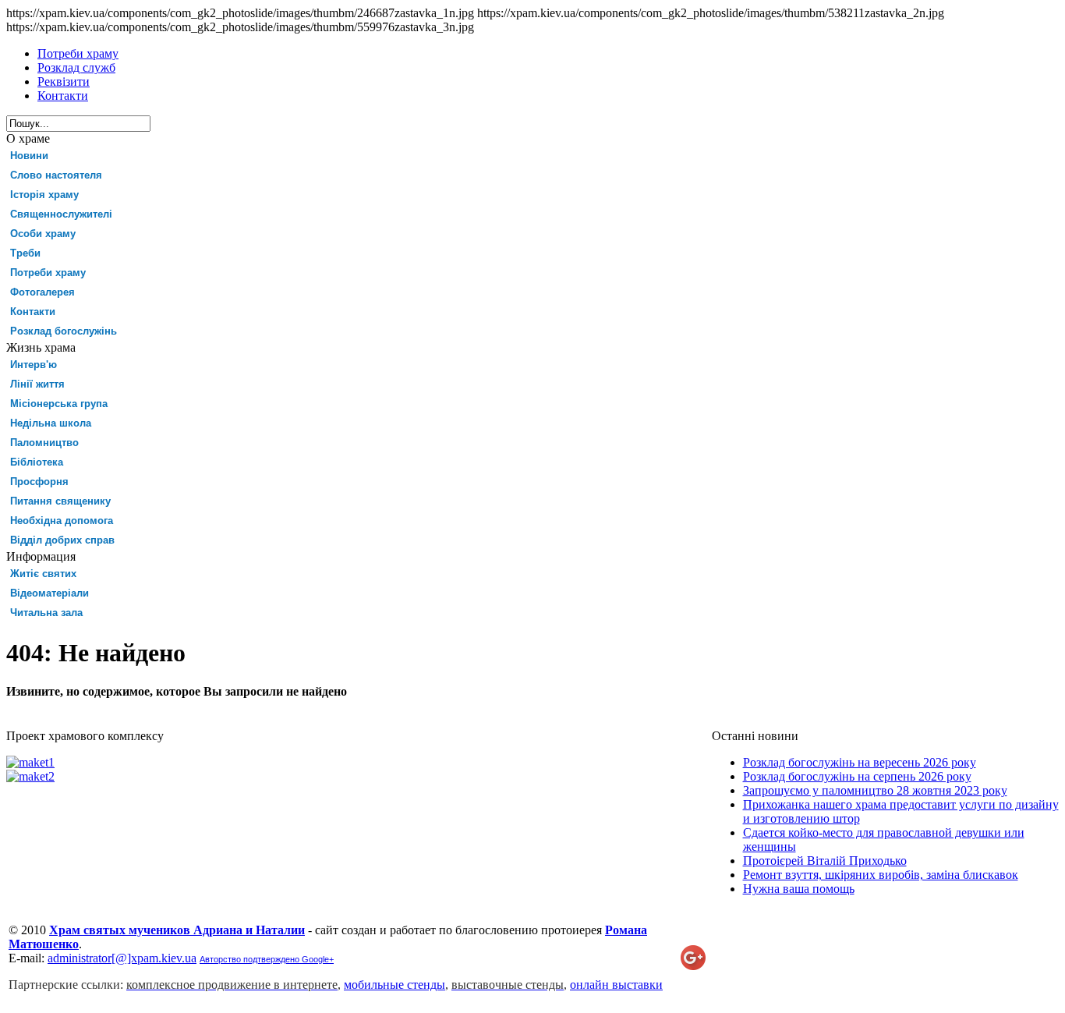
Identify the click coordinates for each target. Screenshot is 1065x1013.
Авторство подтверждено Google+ (267, 959)
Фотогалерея (42, 292)
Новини (29, 155)
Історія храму (44, 194)
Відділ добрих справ (62, 540)
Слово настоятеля (56, 175)
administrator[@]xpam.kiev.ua (122, 958)
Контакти (32, 311)
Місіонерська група (59, 403)
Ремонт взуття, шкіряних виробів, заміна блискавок (880, 874)
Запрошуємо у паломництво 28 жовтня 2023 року (875, 790)
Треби (25, 253)
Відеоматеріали (49, 593)
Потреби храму (48, 272)
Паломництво (44, 442)
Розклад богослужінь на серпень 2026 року (857, 776)
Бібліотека (36, 462)
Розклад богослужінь (63, 331)
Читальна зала (46, 612)
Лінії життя (37, 384)
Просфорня (39, 481)
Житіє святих (43, 573)
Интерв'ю (33, 364)
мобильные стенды (394, 984)
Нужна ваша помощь (798, 888)
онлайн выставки (616, 984)
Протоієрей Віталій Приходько (825, 860)
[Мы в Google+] (693, 965)
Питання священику (60, 501)
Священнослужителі (61, 214)
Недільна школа (50, 423)
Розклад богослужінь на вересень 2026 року (859, 762)
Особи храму (43, 233)
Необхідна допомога (61, 520)
